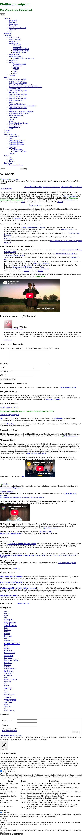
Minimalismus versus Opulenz (19, 113)
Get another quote (6, 189)
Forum (11, 138)
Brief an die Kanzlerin (16, 115)
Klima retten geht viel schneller (11, 577)
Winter (15, 73)
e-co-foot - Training (53, 399)
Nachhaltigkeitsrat (10, 669)
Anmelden (76, 732)
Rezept (8, 688)
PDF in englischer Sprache (67, 563)
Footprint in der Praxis (16, 142)
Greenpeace (17, 267)
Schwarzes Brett (14, 136)
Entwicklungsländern (70, 196)
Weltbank (68, 200)
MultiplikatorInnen (10, 134)
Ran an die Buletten (19, 64)
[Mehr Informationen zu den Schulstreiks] (6, 492)
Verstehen (7, 18)
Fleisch (7, 634)
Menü (2, 14)
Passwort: (5, 725)
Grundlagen (13, 22)
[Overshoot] (9, 407)
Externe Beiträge (14, 127)
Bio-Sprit (7, 613)
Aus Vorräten (17, 66)
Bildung (6, 611)
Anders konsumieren (16, 56)
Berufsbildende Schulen (21, 51)
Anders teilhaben (14, 54)
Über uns (7, 155)
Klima (7, 648)
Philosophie (8, 675)
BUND (23, 267)
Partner (11, 159)
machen (26, 271)
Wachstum (8, 702)
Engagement (17, 218)
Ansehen (7, 130)
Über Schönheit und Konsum (18, 123)
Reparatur (7, 685)
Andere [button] (2, 826)
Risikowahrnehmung (16, 100)
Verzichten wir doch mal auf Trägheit (21, 111)
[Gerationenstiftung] (38, 453)
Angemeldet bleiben (11, 729)
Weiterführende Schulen (21, 49)
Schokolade (7, 692)
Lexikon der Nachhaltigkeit (65, 254)
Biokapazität (13, 26)
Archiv (11, 129)
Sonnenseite (73, 257)
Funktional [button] (3, 810)
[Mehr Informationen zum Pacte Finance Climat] (50, 528)
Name (2, 367)
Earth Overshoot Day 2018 (18, 94)
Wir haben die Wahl (15, 96)
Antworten (8, 340)
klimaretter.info (44, 269)
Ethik (5, 628)
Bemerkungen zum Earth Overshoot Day (22, 106)
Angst (11, 102)
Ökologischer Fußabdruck (17, 28)
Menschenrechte (14, 37)
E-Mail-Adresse (6, 371)
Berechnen (8, 33)
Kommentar (4, 363)
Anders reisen (13, 60)
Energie (8, 619)
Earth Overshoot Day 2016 (18, 108)
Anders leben (13, 41)
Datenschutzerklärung (16, 165)
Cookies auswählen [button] (30, 740)
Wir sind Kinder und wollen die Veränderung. (15, 497)
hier (28, 453)
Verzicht (11, 119)
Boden (6, 615)
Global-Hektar (13, 24)
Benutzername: (7, 721)
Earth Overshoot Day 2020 (18, 83)
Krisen (11, 110)
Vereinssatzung (18, 150)
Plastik (6, 677)
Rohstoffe (6, 690)
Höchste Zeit (13, 92)
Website (2, 375)
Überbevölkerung (9, 710)
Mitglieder (12, 148)
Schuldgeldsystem (9, 694)
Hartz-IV (60, 202)
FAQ (10, 31)
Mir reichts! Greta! (15, 89)
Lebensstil (8, 663)
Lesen (6, 77)
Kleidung (7, 646)
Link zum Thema (45, 532)
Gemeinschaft (9, 640)
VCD (41, 267)
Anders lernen (13, 43)
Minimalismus (7, 665)
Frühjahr (16, 68)
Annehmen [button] (43, 740)
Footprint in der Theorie (17, 140)
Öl (5, 708)
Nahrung (8, 671)
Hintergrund (13, 20)
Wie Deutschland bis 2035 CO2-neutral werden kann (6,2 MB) (22, 555)
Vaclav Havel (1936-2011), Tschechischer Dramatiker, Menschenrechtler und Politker (53, 187)
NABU (29, 267)
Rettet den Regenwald (41, 263)
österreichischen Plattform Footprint (33, 227)
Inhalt (10, 157)
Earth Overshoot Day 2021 (18, 79)
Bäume (40, 271)
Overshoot (12, 30)
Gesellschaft (12, 643)
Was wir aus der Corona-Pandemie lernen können (25, 87)
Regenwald (7, 681)
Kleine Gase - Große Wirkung (11, 533)
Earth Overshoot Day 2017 (18, 98)
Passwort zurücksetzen (9, 731)
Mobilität (7, 667)
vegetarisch (10, 699)
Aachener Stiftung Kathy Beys (14, 255)
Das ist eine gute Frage (68, 387)
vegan (7, 696)
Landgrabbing (8, 658)
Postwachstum (10, 679)
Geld (6, 638)
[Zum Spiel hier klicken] (70, 436)
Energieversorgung (15, 39)
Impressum (8, 163)
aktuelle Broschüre (67, 229)
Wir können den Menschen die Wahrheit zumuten (18, 588)
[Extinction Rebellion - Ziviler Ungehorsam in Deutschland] (5, 484)
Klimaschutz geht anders (9, 596)
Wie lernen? (17, 45)
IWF (23, 202)
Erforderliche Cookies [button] (7, 769)
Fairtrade (7, 632)
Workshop (10, 424)
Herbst (15, 71)
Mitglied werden (14, 146)
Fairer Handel (7, 630)
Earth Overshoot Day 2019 (18, 91)
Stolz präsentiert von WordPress (10, 735)
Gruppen (12, 153)
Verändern (7, 35)
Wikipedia (7, 239)
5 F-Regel (12, 75)
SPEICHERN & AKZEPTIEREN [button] (11, 834)
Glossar (6, 132)
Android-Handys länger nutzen (23, 58)
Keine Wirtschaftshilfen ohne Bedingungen (23, 85)
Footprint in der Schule (16, 144)
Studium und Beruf (19, 52)
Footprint (8, 636)
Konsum (8, 655)
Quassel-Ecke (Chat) (20, 151)
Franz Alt (7, 259)
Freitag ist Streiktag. (38, 497)
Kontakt (11, 161)
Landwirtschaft (11, 660)
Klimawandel (9, 653)
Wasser (6, 704)
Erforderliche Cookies (10, 771)
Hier (1, 418)
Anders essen (13, 62)
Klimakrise (8, 651)
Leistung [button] (3, 818)
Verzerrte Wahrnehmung (17, 104)
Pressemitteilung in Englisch (9, 415)
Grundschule (17, 47)
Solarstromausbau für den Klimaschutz (22, 544)
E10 (5, 617)
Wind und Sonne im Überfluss (11, 582)
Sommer (15, 70)
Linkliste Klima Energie (17, 81)
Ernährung (10, 625)
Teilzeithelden (13, 117)
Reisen (11, 121)
